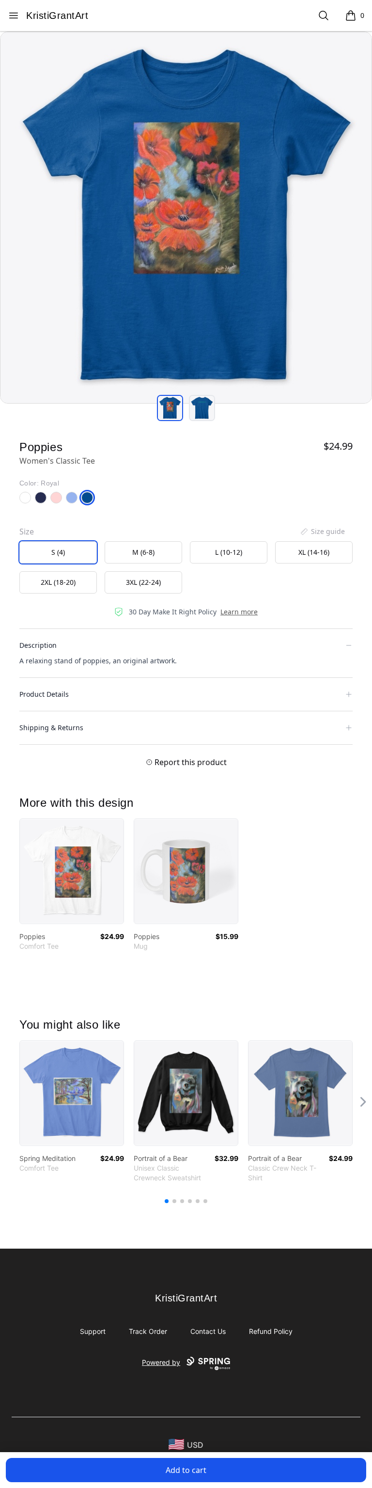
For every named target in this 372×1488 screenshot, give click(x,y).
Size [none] (26, 531)
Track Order (148, 1331)
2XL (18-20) (58, 582)
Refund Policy (271, 1331)
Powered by (161, 1362)
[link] (72, 871)
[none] (322, 531)
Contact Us (208, 1331)
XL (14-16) (313, 552)
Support (93, 1331)
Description (38, 645)
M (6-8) (143, 552)
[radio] (58, 552)
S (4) (58, 552)
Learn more (239, 611)
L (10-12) (228, 552)
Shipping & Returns (51, 727)
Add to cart (186, 1470)
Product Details (44, 694)
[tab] (170, 408)
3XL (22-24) (143, 582)
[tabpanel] (186, 217)
